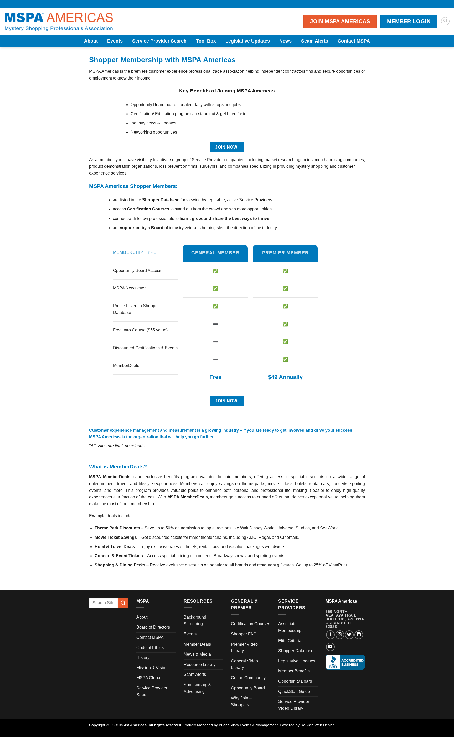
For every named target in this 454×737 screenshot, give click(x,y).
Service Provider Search (159, 41)
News (285, 41)
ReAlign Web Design (318, 725)
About (91, 41)
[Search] (445, 21)
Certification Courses (250, 624)
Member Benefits (294, 671)
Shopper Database (295, 651)
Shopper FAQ (243, 634)
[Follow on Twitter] (349, 634)
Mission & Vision (152, 668)
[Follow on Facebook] (330, 634)
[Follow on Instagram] (340, 634)
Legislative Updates (247, 41)
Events (115, 41)
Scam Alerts (314, 41)
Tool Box (206, 41)
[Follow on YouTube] (330, 647)
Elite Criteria (289, 641)
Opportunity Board (248, 688)
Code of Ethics (150, 647)
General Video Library (244, 664)
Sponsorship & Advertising (197, 688)
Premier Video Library (244, 647)
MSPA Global (148, 678)
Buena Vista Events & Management (248, 725)
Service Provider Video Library (293, 704)
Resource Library (200, 664)
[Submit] (123, 603)
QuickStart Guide (294, 691)
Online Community (248, 678)
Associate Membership (289, 627)
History (142, 657)
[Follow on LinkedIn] (358, 634)
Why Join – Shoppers (241, 701)
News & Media (197, 654)
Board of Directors (153, 627)
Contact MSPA (354, 41)
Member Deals (197, 644)
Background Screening (195, 620)
